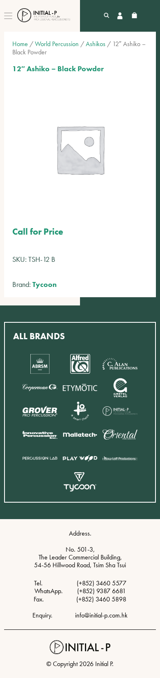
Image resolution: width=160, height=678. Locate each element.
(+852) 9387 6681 (101, 591)
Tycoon (44, 284)
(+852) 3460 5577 (101, 583)
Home (20, 44)
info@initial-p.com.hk (101, 615)
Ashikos (95, 44)
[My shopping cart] (134, 16)
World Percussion (57, 44)
